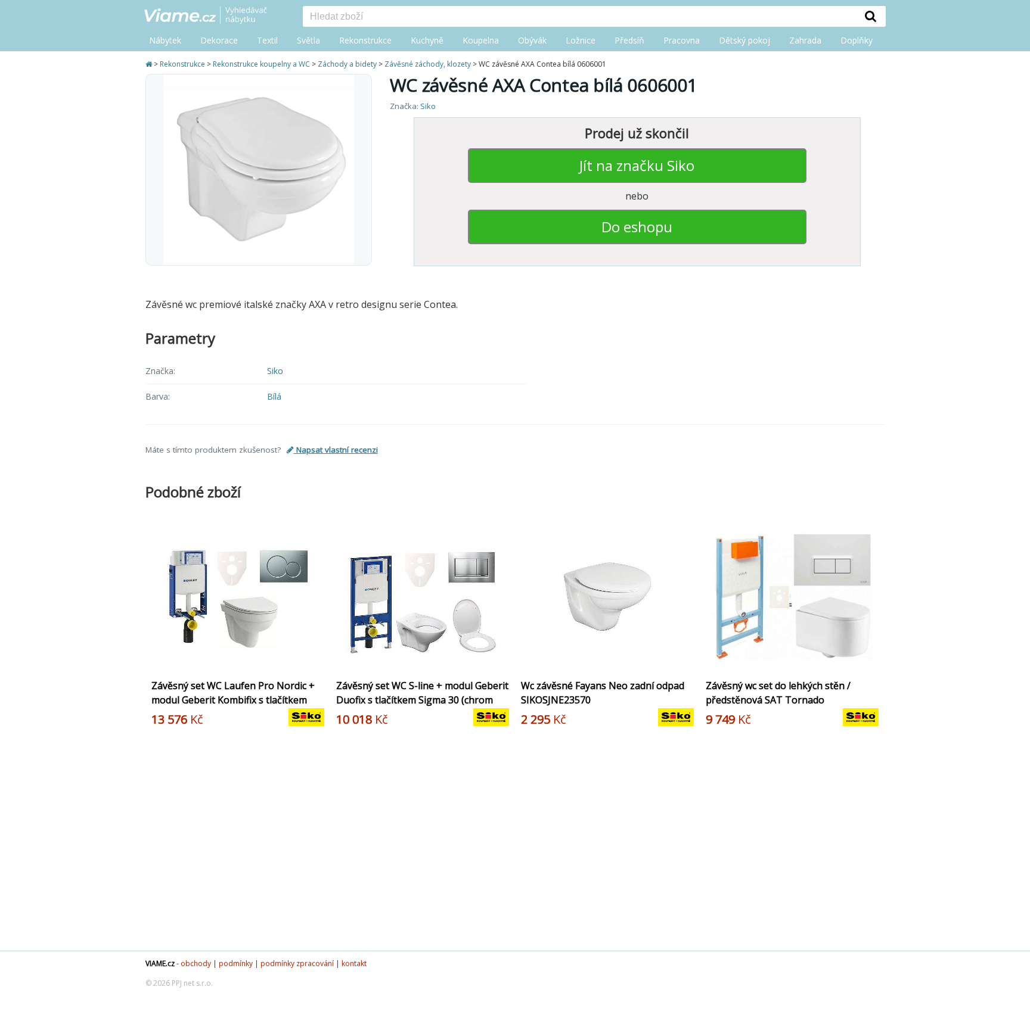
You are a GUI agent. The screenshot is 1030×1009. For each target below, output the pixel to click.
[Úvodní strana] (214, 16)
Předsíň (629, 40)
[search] (579, 17)
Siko (428, 106)
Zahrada (805, 40)
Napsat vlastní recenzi (336, 449)
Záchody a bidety (347, 64)
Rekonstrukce (365, 40)
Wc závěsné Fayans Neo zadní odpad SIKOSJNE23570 (602, 692)
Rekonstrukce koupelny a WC (261, 64)
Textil (267, 40)
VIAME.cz (160, 963)
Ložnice (580, 40)
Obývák (532, 40)
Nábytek (165, 40)
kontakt (354, 963)
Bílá (274, 396)
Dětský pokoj (744, 40)
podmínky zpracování (297, 963)
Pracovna (681, 40)
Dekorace (219, 40)
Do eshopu (636, 226)
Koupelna (481, 40)
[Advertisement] (509, 843)
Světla (308, 40)
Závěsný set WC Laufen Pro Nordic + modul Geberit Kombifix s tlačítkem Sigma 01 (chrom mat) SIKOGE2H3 (233, 700)
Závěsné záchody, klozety (427, 64)
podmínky (236, 963)
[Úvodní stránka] (149, 64)
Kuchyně (427, 40)
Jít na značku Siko (636, 165)
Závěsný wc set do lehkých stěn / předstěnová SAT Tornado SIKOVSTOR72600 (778, 700)
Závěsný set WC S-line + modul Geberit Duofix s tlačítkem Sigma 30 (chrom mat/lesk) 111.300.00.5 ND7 (422, 700)
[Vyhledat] (871, 16)
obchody (196, 963)
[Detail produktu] (317, 662)
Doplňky (856, 40)
